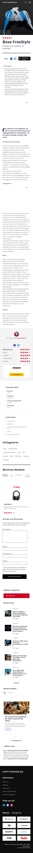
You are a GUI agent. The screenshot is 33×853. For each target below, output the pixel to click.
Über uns (5, 782)
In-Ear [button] (19, 452)
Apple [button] (4, 448)
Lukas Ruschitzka (21, 338)
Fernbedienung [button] (12, 448)
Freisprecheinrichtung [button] (9, 452)
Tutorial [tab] (10, 692)
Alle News (16, 683)
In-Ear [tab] (12, 475)
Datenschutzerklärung (9, 791)
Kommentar (7, 529)
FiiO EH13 (7, 504)
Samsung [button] (25, 456)
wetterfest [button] (6, 460)
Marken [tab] (6, 812)
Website (5, 561)
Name (5, 546)
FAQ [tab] (5, 692)
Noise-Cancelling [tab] (27, 475)
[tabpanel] (16, 829)
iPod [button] (24, 452)
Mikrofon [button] (5, 456)
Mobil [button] (11, 456)
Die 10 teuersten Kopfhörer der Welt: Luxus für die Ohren (16, 719)
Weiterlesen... (8, 730)
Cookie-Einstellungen (9, 794)
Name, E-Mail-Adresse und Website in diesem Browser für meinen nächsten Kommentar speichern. (14, 569)
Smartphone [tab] (18, 475)
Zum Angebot (16, 374)
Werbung (5, 785)
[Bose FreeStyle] (16, 17)
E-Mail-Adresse (7, 554)
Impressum (6, 788)
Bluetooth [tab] (5, 475)
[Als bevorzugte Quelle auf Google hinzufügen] (24, 59)
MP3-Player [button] (18, 456)
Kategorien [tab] (17, 812)
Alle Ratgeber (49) (16, 740)
